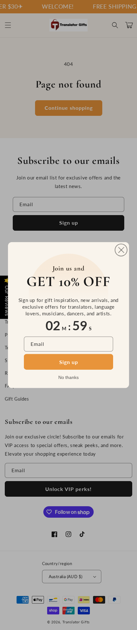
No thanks (68, 377)
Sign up (68, 362)
